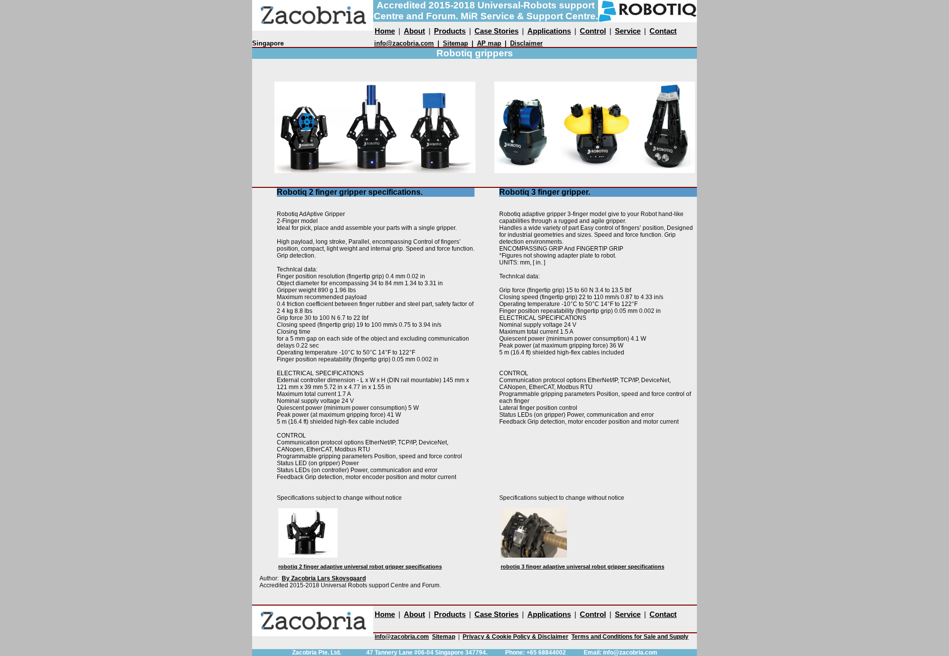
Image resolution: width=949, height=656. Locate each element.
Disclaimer (526, 43)
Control (593, 31)
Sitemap (455, 43)
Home (385, 31)
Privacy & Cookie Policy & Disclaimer (515, 636)
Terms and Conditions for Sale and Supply (630, 636)
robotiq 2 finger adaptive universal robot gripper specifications (360, 566)
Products (450, 31)
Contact (663, 31)
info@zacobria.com (404, 43)
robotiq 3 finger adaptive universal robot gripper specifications (582, 566)
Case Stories (496, 31)
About (414, 31)
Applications (549, 31)
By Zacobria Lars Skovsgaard (324, 578)
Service (628, 31)
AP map (489, 43)
